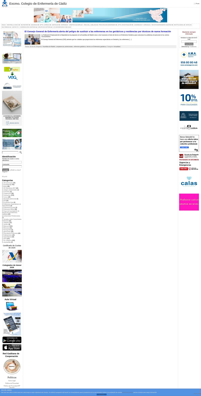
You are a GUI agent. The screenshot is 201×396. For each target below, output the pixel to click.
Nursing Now (7, 230)
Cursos (5, 197)
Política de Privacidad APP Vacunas (12, 386)
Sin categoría (7, 240)
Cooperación (7, 193)
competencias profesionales (64, 46)
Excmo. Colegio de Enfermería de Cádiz (38, 3)
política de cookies (127, 392)
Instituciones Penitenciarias (11, 216)
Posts (197, 3)
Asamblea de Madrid (49, 46)
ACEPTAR (101, 394)
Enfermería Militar (8, 209)
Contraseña (5, 164)
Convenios (6, 191)
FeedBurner (192, 46)
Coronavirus (7, 195)
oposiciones (7, 231)
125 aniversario (8, 183)
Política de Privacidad (12, 383)
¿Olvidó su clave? (15, 170)
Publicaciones (7, 235)
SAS (4, 238)
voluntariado (7, 242)
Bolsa (5, 186)
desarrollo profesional (9, 199)
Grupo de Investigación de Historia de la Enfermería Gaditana (10, 212)
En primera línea (8, 202)
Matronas (6, 226)
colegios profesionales (10, 190)
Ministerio (6, 228)
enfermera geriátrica (80, 46)
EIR (4, 200)
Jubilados (6, 222)
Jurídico (5, 224)
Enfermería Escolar (9, 207)
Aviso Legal (11, 380)
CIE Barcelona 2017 (9, 188)
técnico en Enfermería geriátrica (96, 46)
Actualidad (6, 184)
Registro (4, 172)
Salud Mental (7, 237)
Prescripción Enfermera (10, 233)
